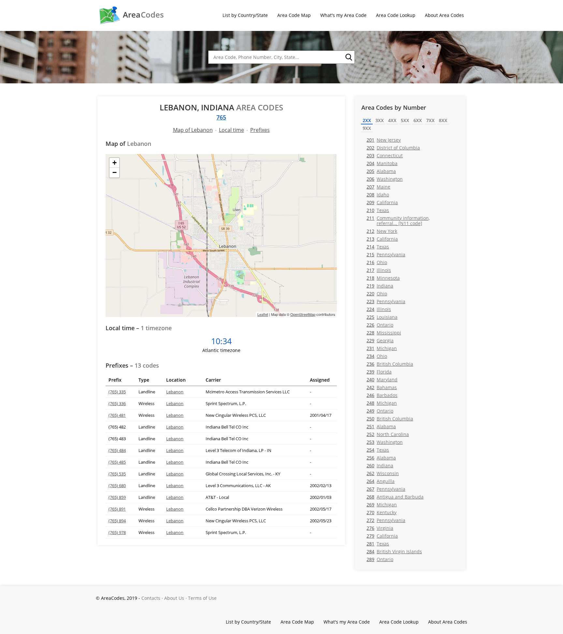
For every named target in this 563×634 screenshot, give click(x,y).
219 (380, 286)
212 (382, 231)
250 (390, 419)
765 (221, 117)
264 (381, 481)
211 (398, 220)
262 (383, 473)
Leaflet (262, 314)
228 (384, 333)
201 (384, 140)
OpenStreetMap (302, 314)
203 (385, 155)
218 (383, 278)
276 (380, 528)
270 (382, 512)
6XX (417, 120)
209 (382, 202)
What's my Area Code (343, 15)
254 (378, 450)
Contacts (150, 598)
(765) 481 (117, 415)
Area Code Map (294, 15)
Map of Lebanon (193, 130)
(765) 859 (117, 497)
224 (379, 309)
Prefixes (260, 130)
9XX (367, 128)
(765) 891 (117, 509)
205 (381, 171)
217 (379, 270)
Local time (231, 130)
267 (386, 489)
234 (377, 356)
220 (377, 293)
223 (386, 301)
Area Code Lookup (395, 15)
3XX (379, 120)
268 (395, 497)
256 (381, 458)
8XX (443, 120)
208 (378, 194)
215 (386, 254)
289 (380, 559)
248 (382, 403)
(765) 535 (117, 474)
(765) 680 (117, 485)
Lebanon (174, 392)
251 (381, 426)
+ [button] (114, 163)
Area (143, 15)
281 (378, 544)
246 (382, 395)
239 (379, 372)
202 (393, 148)
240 (382, 379)
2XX (367, 120)
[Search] (348, 57)
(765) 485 (117, 462)
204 (382, 163)
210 (378, 210)
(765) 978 (117, 532)
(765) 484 (117, 450)
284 (394, 551)
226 (380, 325)
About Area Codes (444, 15)
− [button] (114, 172)
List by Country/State (245, 15)
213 (382, 239)
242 (382, 387)
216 (377, 262)
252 (388, 434)
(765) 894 (117, 521)
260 (380, 465)
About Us (174, 598)
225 (382, 317)
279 (382, 536)
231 (382, 348)
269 (382, 504)
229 (380, 340)
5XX (405, 120)
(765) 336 (117, 403)
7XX (430, 120)
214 (378, 247)
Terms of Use (202, 598)
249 (380, 411)
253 (385, 442)
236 (390, 364)
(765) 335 (117, 392)
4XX (392, 120)
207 (378, 187)
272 (386, 520)
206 (385, 179)
